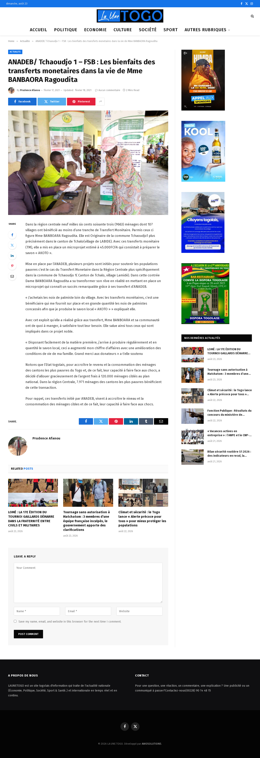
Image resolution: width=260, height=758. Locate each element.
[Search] (252, 15)
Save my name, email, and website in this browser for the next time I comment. (69, 621)
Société (148, 29)
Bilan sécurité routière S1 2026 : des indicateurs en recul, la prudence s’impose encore (229, 454)
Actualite (15, 51)
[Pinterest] (12, 266)
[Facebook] (12, 235)
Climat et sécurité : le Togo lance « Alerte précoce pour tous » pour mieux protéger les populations (142, 518)
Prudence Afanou (30, 90)
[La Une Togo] (130, 16)
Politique (65, 29)
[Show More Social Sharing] (100, 101)
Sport (171, 29)
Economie (95, 29)
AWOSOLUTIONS (151, 743)
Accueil (38, 29)
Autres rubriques (205, 29)
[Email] (12, 276)
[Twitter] (12, 245)
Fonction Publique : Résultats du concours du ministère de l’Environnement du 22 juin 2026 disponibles (229, 413)
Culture (123, 29)
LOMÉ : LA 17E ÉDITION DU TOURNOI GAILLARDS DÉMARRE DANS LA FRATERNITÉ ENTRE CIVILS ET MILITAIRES (31, 518)
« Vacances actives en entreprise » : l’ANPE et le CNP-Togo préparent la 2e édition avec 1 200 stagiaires (228, 433)
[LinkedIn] (12, 255)
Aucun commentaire (109, 90)
